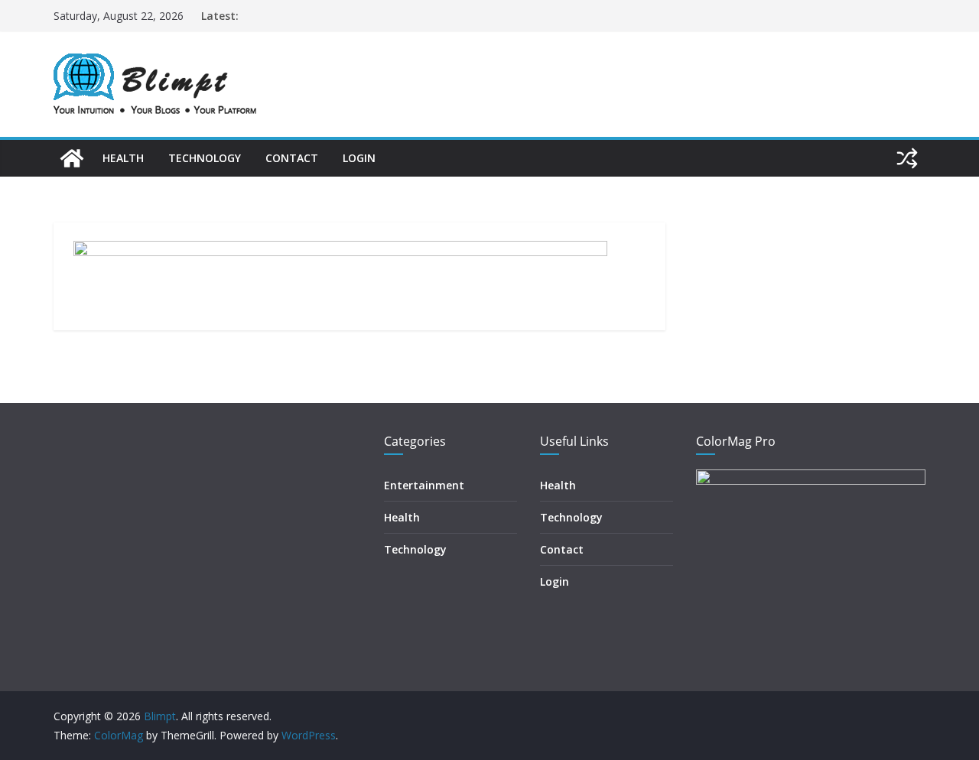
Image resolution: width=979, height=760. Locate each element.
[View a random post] (907, 158)
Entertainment (424, 485)
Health (123, 158)
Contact (291, 158)
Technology (204, 158)
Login (359, 158)
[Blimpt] (72, 158)
